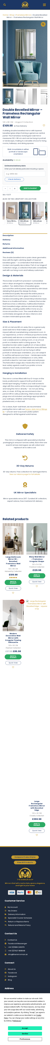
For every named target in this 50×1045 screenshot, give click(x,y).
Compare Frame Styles (25, 857)
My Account (13, 907)
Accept (25, 1028)
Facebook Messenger (17, 943)
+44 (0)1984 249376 (16, 947)
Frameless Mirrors (23, 15)
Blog (10, 980)
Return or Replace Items (18, 921)
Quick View (13, 588)
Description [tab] (8, 235)
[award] (25, 484)
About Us (12, 969)
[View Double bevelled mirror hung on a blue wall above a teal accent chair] (8, 96)
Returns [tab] (6, 244)
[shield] (25, 426)
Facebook (12, 973)
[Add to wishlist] (45, 126)
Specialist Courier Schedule (20, 918)
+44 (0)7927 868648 (16, 951)
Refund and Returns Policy (19, 925)
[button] (4, 5)
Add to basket (30, 188)
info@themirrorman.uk (17, 954)
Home (5, 15)
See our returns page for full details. (25, 474)
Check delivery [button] (14, 179)
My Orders (12, 911)
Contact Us (12, 940)
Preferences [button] (17, 1021)
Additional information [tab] (13, 248)
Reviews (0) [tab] (8, 252)
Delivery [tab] (6, 240)
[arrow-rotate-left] (25, 458)
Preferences (25, 1039)
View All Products (25, 862)
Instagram (12, 976)
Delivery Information (16, 914)
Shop (12, 15)
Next (47, 96)
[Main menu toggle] (44, 5)
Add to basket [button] (13, 582)
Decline (25, 1034)
